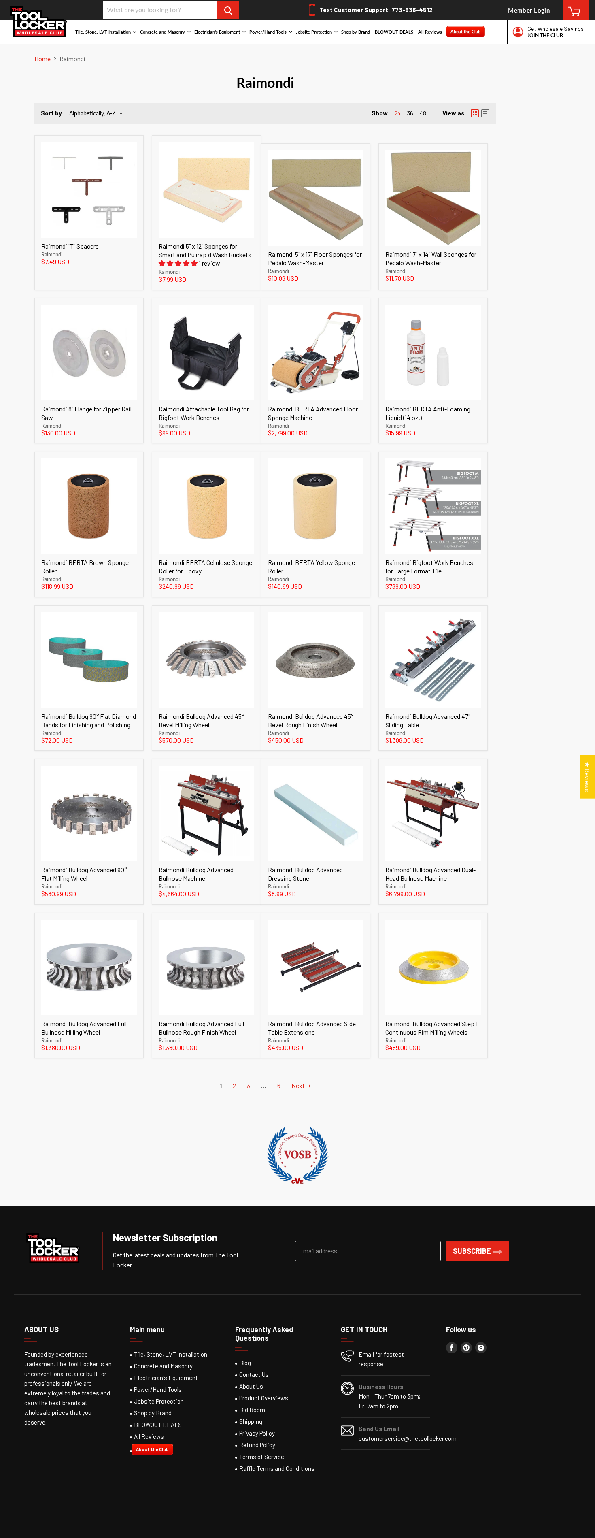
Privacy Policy (257, 1433)
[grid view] (475, 113)
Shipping (250, 1421)
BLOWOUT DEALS (394, 31)
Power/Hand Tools (268, 31)
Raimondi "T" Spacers (70, 246)
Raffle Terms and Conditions (276, 1468)
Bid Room (252, 1409)
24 (397, 113)
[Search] (228, 10)
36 (410, 113)
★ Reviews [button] (587, 777)
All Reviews (430, 31)
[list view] (485, 113)
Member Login (529, 10)
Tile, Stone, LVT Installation (103, 31)
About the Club (465, 31)
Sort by (51, 113)
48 (423, 113)
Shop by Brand (355, 31)
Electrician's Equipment (217, 31)
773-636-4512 (412, 9)
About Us (251, 1386)
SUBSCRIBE (473, 1250)
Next (298, 1085)
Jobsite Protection (314, 31)
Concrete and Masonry (163, 31)
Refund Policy (257, 1445)
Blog (245, 1362)
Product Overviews (263, 1398)
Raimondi (51, 254)
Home (42, 58)
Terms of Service (261, 1456)
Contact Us (254, 1374)
